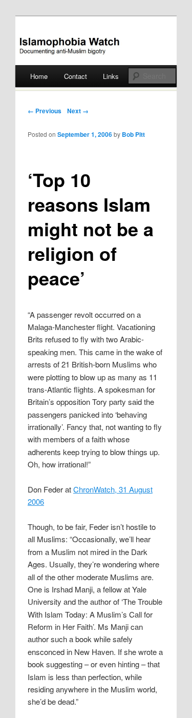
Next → (78, 110)
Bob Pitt (133, 134)
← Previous (44, 110)
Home (39, 76)
